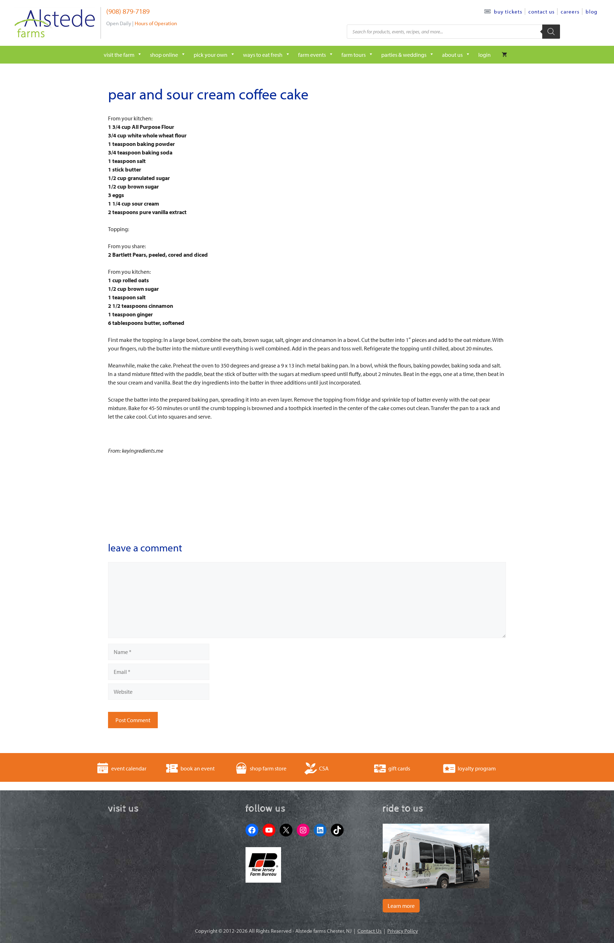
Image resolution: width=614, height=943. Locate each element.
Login (484, 54)
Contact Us (541, 11)
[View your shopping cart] (504, 55)
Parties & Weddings (403, 54)
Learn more (401, 905)
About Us (452, 54)
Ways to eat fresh (262, 54)
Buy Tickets (508, 11)
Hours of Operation (156, 23)
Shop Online (164, 54)
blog (591, 11)
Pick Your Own (210, 54)
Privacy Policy (402, 930)
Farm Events (312, 54)
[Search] (551, 31)
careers (570, 11)
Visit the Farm (119, 54)
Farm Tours (353, 54)
